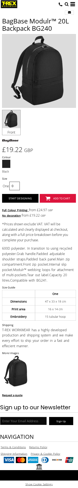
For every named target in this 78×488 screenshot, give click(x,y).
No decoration (11, 215)
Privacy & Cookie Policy (45, 454)
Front (11, 132)
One (6, 186)
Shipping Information (14, 454)
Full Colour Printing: (15, 210)
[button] (66, 4)
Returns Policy (38, 447)
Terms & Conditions (13, 447)
